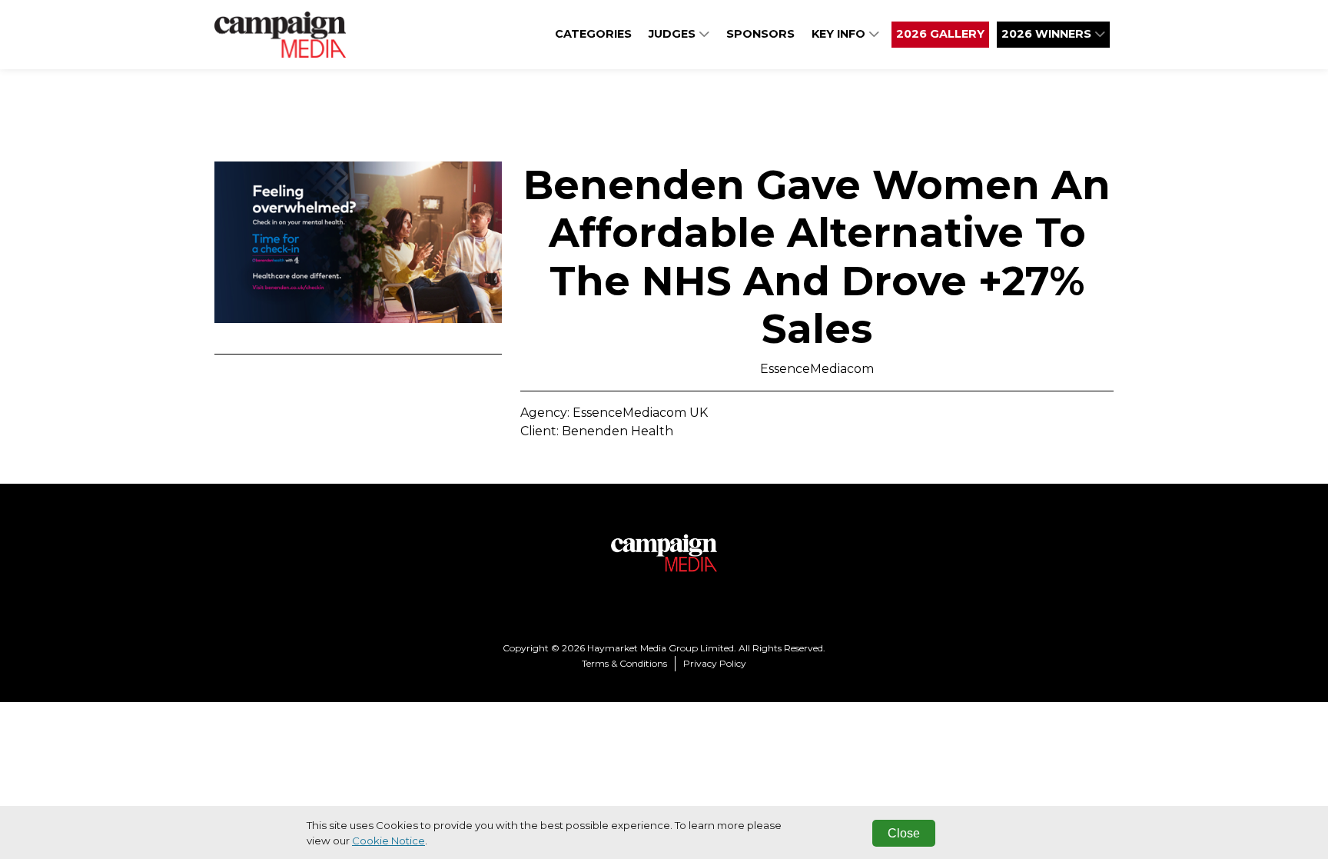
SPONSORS (760, 34)
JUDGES (674, 34)
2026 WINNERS (1047, 34)
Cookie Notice (388, 840)
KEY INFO (840, 34)
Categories (593, 34)
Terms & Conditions (624, 663)
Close (904, 833)
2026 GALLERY (940, 34)
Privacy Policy (714, 663)
